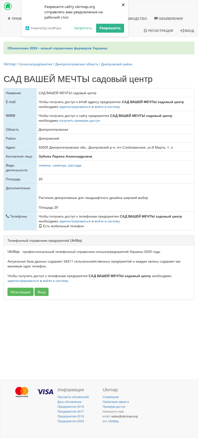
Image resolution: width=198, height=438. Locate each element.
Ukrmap (10, 63)
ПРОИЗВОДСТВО (132, 18)
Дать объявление (69, 402)
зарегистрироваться (75, 106)
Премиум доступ (114, 406)
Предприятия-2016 (70, 406)
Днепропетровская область (76, 63)
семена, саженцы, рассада (60, 165)
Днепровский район (116, 63)
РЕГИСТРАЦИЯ (160, 30)
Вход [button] (41, 291)
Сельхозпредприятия (35, 63)
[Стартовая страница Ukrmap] (7, 6)
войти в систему (107, 106)
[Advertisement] (99, 338)
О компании (111, 397)
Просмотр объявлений (73, 397)
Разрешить (110, 27)
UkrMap (113, 421)
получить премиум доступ (79, 120)
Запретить (83, 27)
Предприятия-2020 (70, 421)
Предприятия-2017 (70, 411)
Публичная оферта (116, 402)
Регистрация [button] (20, 291)
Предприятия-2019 (70, 416)
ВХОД (189, 30)
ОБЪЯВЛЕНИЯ (170, 18)
